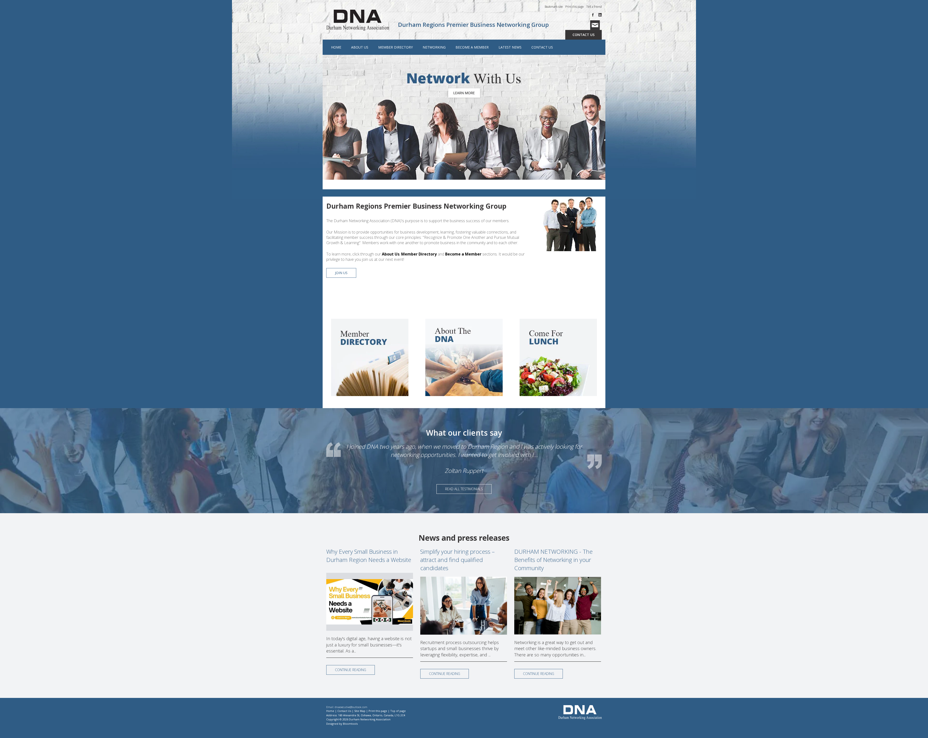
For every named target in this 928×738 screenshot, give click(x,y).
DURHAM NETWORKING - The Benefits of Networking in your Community (553, 559)
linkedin (600, 15)
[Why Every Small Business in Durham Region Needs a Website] (369, 602)
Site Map (359, 711)
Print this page (574, 7)
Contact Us (583, 34)
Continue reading (350, 669)
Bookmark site (554, 7)
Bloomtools (350, 723)
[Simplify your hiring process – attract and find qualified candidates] (463, 606)
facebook (594, 15)
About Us (359, 47)
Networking (434, 47)
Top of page (398, 711)
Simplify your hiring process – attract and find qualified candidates (457, 559)
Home (336, 47)
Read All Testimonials (464, 489)
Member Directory (395, 47)
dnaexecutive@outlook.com (351, 707)
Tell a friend (594, 7)
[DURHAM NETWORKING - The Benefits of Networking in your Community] (557, 606)
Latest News (510, 47)
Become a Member (472, 47)
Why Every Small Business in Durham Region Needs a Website (368, 555)
